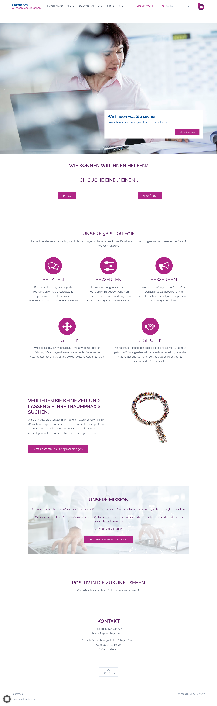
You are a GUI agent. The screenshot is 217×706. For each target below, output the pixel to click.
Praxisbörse (145, 6)
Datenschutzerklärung (23, 699)
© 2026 (191, 694)
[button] (4, 88)
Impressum (18, 694)
